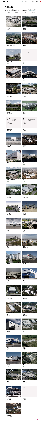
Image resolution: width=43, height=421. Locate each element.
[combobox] (33, 12)
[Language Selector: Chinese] (41, 1)
